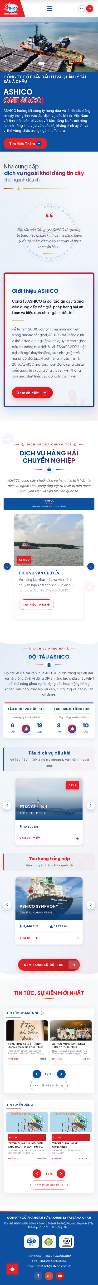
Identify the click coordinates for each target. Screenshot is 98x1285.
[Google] (49, 1276)
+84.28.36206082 (57, 1256)
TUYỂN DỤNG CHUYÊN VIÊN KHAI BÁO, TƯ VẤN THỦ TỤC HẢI (26, 1146)
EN (81, 8)
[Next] (90, 566)
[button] (31, 63)
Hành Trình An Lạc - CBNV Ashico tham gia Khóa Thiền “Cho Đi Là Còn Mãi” (25, 1047)
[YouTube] (60, 1276)
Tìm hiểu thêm (22, 144)
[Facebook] (38, 1276)
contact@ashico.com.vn (54, 1266)
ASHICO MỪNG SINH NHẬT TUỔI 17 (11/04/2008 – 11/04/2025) (69, 1047)
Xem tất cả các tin (46, 1085)
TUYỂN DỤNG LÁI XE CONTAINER (65, 1145)
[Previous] (7, 566)
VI (90, 8)
